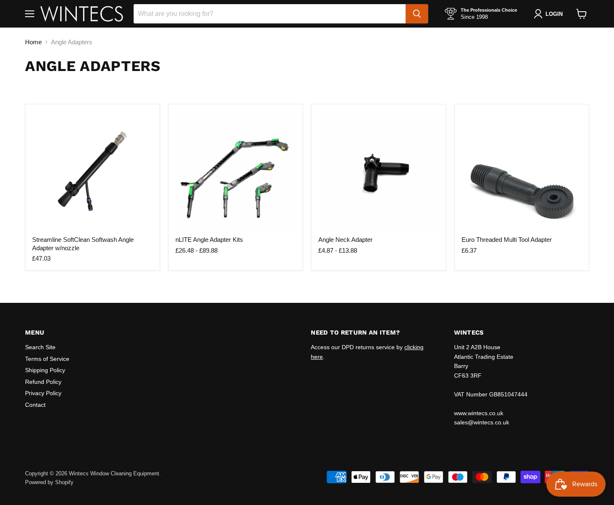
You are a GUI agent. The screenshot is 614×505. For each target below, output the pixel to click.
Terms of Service (47, 358)
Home (33, 42)
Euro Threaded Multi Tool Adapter (507, 239)
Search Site (40, 347)
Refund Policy (43, 381)
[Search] (417, 13)
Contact (35, 404)
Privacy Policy (43, 393)
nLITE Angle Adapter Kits (209, 239)
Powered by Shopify (49, 482)
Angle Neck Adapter (345, 239)
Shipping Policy (45, 370)
